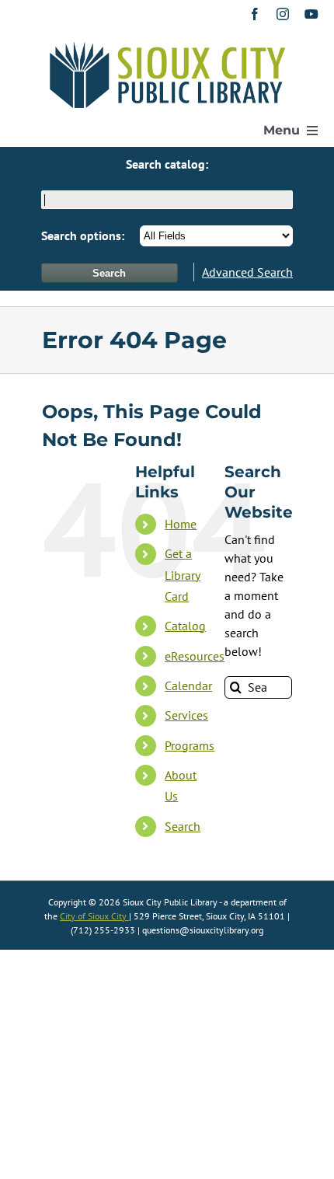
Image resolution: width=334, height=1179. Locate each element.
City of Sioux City (94, 916)
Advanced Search (247, 272)
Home (181, 524)
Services (186, 715)
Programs (189, 745)
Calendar (188, 685)
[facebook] (255, 14)
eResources (194, 656)
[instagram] (283, 14)
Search (182, 826)
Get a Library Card (182, 574)
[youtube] (311, 14)
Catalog (185, 625)
